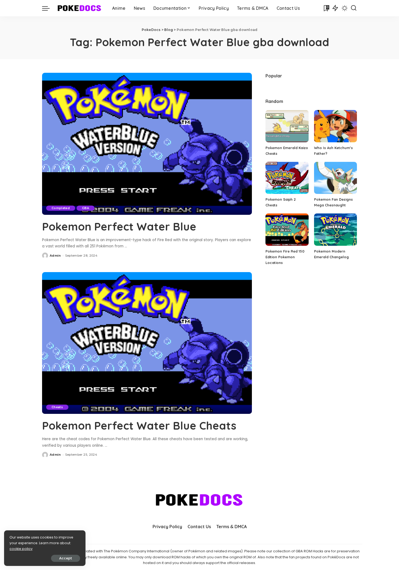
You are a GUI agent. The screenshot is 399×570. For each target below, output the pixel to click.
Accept (65, 558)
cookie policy (21, 548)
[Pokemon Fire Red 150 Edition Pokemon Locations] (286, 229)
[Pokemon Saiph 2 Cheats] (286, 178)
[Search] (353, 8)
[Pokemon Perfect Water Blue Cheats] (147, 343)
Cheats (57, 407)
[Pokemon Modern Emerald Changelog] (335, 229)
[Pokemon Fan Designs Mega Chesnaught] (335, 178)
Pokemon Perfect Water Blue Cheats (139, 425)
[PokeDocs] (79, 8)
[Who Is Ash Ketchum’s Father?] (335, 126)
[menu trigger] (48, 8)
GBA (85, 208)
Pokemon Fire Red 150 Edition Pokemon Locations (285, 257)
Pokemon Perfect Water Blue (119, 226)
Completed (61, 208)
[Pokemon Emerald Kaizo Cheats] (286, 126)
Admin (55, 255)
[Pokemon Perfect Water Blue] (147, 144)
